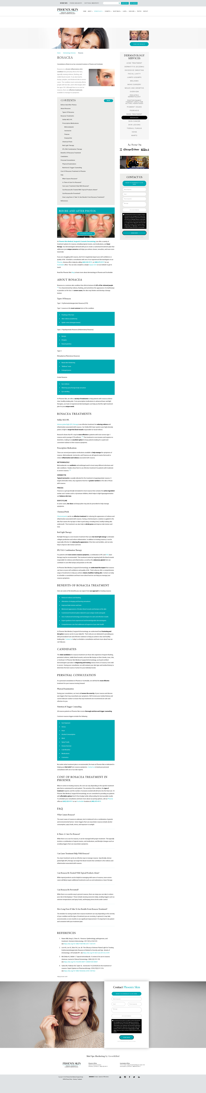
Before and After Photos (69, 105)
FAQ (62, 175)
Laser (124, 11)
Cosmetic (108, 11)
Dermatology (98, 11)
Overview (134, 92)
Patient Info (63, 3)
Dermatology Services (69, 53)
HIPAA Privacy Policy (67, 1079)
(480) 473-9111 (99, 262)
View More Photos (86, 233)
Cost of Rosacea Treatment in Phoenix (73, 171)
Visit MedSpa (133, 3)
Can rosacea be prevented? (71, 193)
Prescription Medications (70, 123)
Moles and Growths (134, 88)
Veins (134, 132)
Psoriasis (134, 110)
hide (108, 100)
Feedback (79, 1079)
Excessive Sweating (134, 70)
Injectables (116, 11)
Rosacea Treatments (67, 116)
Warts (134, 135)
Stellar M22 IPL (67, 119)
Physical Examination (69, 164)
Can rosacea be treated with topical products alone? (79, 190)
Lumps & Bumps (134, 77)
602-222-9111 (78, 3)
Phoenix (59, 262)
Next (113, 226)
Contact (145, 11)
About (90, 11)
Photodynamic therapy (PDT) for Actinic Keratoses (134, 101)
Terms (142, 237)
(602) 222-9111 (87, 262)
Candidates (64, 156)
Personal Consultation (68, 160)
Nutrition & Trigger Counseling (72, 167)
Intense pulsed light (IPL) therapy (67, 424)
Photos (139, 11)
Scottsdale (60, 265)
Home (84, 11)
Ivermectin (67, 131)
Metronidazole (69, 127)
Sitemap (75, 1079)
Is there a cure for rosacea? (71, 182)
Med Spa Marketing (96, 1056)
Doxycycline (68, 138)
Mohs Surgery (134, 84)
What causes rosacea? (69, 179)
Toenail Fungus (134, 128)
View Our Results (139, 44)
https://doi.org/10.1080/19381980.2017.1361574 (79, 944)
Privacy (138, 237)
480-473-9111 (95, 3)
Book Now (125, 3)
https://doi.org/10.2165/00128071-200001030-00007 (81, 962)
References (64, 201)
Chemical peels (62, 516)
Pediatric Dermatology (134, 96)
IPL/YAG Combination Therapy (72, 149)
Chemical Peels (67, 142)
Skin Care (132, 11)
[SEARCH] (119, 3)
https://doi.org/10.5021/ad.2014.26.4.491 (96, 953)
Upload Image (134, 210)
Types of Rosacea (68, 112)
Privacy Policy (127, 225)
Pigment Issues (134, 107)
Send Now (134, 233)
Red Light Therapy (68, 145)
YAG (107, 555)
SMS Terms (135, 225)
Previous (58, 226)
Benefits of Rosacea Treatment (71, 153)
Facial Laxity (134, 74)
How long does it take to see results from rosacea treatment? (83, 197)
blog (73, 272)
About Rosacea (65, 108)
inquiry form (93, 265)
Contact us (68, 639)
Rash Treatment (134, 114)
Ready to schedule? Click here (134, 183)
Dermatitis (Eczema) (134, 67)
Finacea (66, 134)
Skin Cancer (134, 121)
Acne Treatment (134, 63)
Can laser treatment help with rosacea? (75, 186)
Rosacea (134, 118)
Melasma (134, 81)
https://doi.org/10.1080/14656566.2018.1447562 (79, 971)
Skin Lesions (134, 125)
